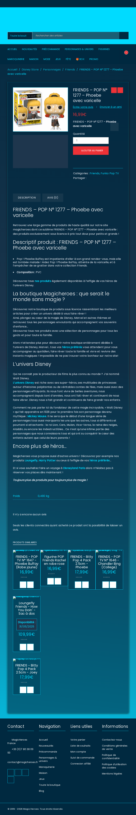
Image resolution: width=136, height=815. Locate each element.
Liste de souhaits (80, 745)
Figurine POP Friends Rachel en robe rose (54, 560)
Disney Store (30, 69)
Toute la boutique (49, 785)
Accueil (12, 69)
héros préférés (72, 347)
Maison (43, 773)
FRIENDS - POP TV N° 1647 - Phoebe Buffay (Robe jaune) (26, 562)
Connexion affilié (80, 763)
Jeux (41, 779)
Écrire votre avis (83, 107)
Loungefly (31, 460)
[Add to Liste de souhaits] (114, 127)
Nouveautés (46, 745)
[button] (23, 584)
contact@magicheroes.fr (22, 762)
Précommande (48, 751)
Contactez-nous (112, 739)
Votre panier (77, 739)
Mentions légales (112, 773)
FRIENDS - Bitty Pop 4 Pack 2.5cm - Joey (26, 669)
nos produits (42, 281)
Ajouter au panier (92, 150)
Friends (70, 69)
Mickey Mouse (37, 416)
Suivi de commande (82, 757)
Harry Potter (47, 460)
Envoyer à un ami (111, 107)
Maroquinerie (47, 767)
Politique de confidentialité (111, 756)
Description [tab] (27, 198)
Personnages (52, 69)
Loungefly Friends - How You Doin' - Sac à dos (27, 608)
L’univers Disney (23, 383)
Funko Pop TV (110, 173)
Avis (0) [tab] (52, 198)
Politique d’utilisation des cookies (114, 766)
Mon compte (78, 751)
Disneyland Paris (74, 468)
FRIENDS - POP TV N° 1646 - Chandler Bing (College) (109, 562)
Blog (41, 791)
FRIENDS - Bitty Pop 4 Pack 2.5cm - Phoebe (81, 562)
